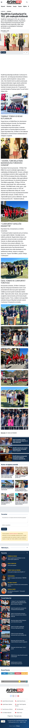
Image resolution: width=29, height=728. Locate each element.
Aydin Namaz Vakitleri (7, 704)
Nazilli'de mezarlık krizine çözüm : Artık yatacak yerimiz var (21, 476)
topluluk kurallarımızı (13, 533)
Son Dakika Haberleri (6, 712)
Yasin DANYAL (11, 576)
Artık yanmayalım (12, 565)
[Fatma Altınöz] (4, 591)
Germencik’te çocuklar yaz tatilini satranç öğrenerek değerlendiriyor (21, 503)
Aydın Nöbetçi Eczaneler (8, 701)
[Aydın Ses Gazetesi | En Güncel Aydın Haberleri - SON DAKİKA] (14, 2)
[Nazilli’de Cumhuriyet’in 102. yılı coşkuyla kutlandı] (14, 42)
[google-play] (18, 716)
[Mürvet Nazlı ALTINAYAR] (4, 571)
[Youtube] (18, 696)
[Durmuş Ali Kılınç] (4, 557)
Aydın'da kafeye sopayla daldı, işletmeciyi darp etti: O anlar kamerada (7, 476)
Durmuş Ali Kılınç (12, 556)
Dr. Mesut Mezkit (12, 582)
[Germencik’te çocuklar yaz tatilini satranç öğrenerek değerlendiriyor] (21, 497)
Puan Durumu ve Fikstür (7, 709)
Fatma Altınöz (12, 589)
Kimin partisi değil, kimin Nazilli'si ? (16, 572)
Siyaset (3, 6)
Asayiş (14, 6)
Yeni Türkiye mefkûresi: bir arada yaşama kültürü (18, 585)
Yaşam (20, 6)
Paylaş (4, 52)
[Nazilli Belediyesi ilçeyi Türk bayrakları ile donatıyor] (7, 497)
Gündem (9, 6)
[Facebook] (11, 696)
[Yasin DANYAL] (4, 577)
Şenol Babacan (12, 563)
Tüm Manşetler (20, 709)
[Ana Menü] (1, 2)
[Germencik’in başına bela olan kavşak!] (7, 483)
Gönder (4, 529)
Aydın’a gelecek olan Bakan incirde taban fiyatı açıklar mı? (16, 558)
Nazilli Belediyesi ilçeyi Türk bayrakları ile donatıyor (6, 503)
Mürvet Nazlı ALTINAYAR (14, 570)
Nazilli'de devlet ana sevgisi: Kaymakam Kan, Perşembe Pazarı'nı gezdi (21, 489)
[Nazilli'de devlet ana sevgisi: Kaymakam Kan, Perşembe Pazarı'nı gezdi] (21, 483)
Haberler (3, 11)
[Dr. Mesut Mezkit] (4, 584)
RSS (4, 721)
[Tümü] (27, 547)
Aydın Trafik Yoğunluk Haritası (20, 705)
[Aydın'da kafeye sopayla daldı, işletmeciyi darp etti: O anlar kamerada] (7, 470)
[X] (13, 696)
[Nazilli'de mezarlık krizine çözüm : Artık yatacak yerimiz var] (21, 470)
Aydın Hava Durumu (21, 701)
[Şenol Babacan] (4, 564)
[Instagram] (16, 696)
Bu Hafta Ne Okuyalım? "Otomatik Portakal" (16, 592)
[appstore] (10, 716)
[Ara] (27, 2)
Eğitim (25, 6)
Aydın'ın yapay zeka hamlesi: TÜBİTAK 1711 (17, 578)
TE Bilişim (18, 726)
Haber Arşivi (19, 712)
